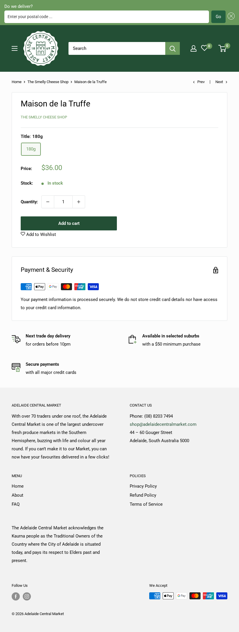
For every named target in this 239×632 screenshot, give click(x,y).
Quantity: (29, 201)
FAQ (16, 504)
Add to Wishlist (40, 234)
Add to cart (69, 223)
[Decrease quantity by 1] (48, 202)
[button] (230, 16)
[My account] (193, 48)
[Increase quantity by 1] (79, 202)
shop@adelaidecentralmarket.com (163, 424)
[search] (116, 48)
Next (219, 82)
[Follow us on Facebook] (16, 596)
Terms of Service (146, 504)
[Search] (172, 48)
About (17, 495)
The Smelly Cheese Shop (47, 82)
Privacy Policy (143, 486)
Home (17, 82)
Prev (201, 82)
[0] (222, 48)
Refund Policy (143, 495)
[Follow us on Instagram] (27, 596)
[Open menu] (14, 48)
